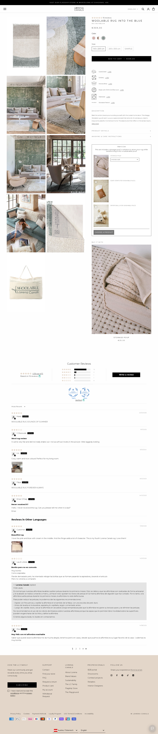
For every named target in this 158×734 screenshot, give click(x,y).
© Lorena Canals (140, 714)
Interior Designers (95, 686)
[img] (16, 413)
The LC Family (71, 684)
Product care (48, 686)
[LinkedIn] (133, 675)
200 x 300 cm (114, 49)
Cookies (26, 714)
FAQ (44, 678)
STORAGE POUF (121, 337)
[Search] (143, 9)
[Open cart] (153, 9)
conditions (14, 693)
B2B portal (92, 670)
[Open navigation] (4, 9)
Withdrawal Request (47, 695)
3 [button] (79, 649)
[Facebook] (117, 675)
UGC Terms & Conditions (73, 714)
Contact (45, 670)
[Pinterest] (122, 675)
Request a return (49, 682)
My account (47, 690)
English (132, 9)
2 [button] (76, 649)
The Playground (72, 692)
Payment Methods (39, 714)
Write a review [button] (126, 375)
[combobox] (66, 730)
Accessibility (89, 714)
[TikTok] (128, 675)
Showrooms (93, 674)
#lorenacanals (136, 670)
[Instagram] (111, 675)
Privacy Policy (15, 714)
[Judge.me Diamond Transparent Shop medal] (84, 392)
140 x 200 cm (98, 49)
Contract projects (95, 678)
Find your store (48, 674)
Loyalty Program (55, 714)
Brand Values (70, 676)
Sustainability (70, 680)
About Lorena (71, 672)
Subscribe (22, 685)
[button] (97, 18)
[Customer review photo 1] (17, 546)
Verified (78, 400)
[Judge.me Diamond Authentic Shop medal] (73, 392)
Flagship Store (71, 688)
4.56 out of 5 (37, 373)
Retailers (91, 682)
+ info (109, 72)
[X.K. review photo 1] (17, 467)
